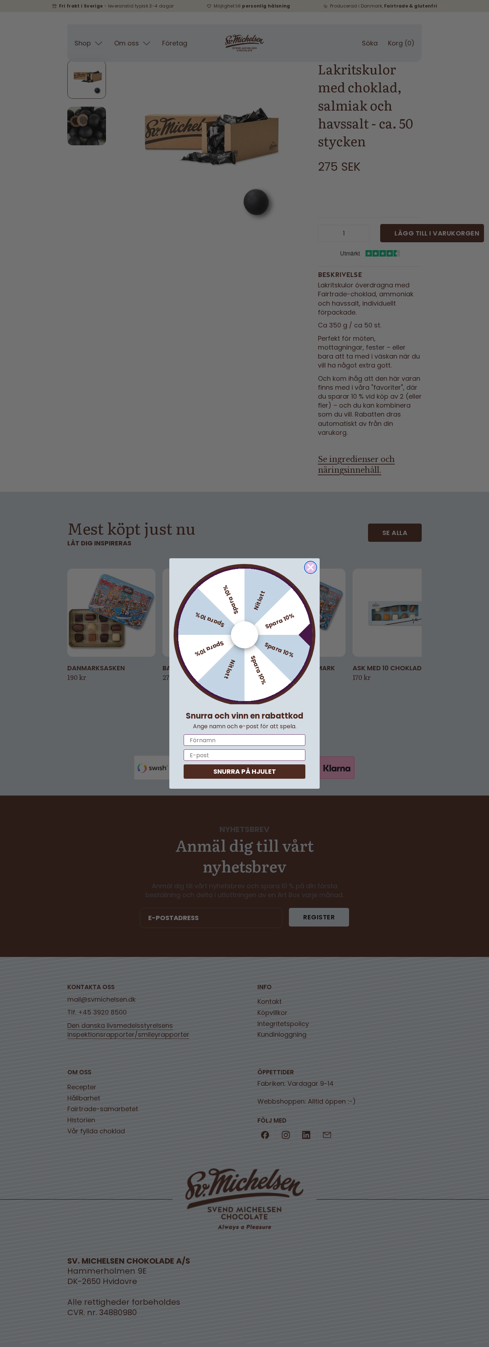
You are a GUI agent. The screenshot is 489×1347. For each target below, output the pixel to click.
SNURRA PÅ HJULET (244, 771)
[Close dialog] (310, 567)
